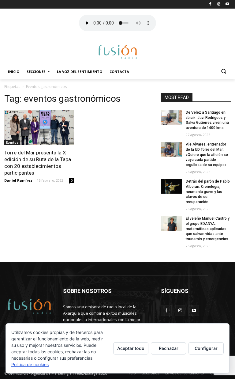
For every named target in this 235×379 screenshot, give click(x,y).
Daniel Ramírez (18, 180)
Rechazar (168, 348)
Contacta (119, 71)
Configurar (206, 348)
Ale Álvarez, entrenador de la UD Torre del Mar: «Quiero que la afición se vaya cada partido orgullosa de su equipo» (207, 154)
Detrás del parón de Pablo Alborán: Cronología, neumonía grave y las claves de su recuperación (208, 191)
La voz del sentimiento (79, 71)
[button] (223, 72)
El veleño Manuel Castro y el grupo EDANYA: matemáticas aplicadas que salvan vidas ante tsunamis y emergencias (207, 228)
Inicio (13, 71)
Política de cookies (30, 364)
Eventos (12, 142)
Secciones (36, 71)
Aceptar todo (130, 348)
